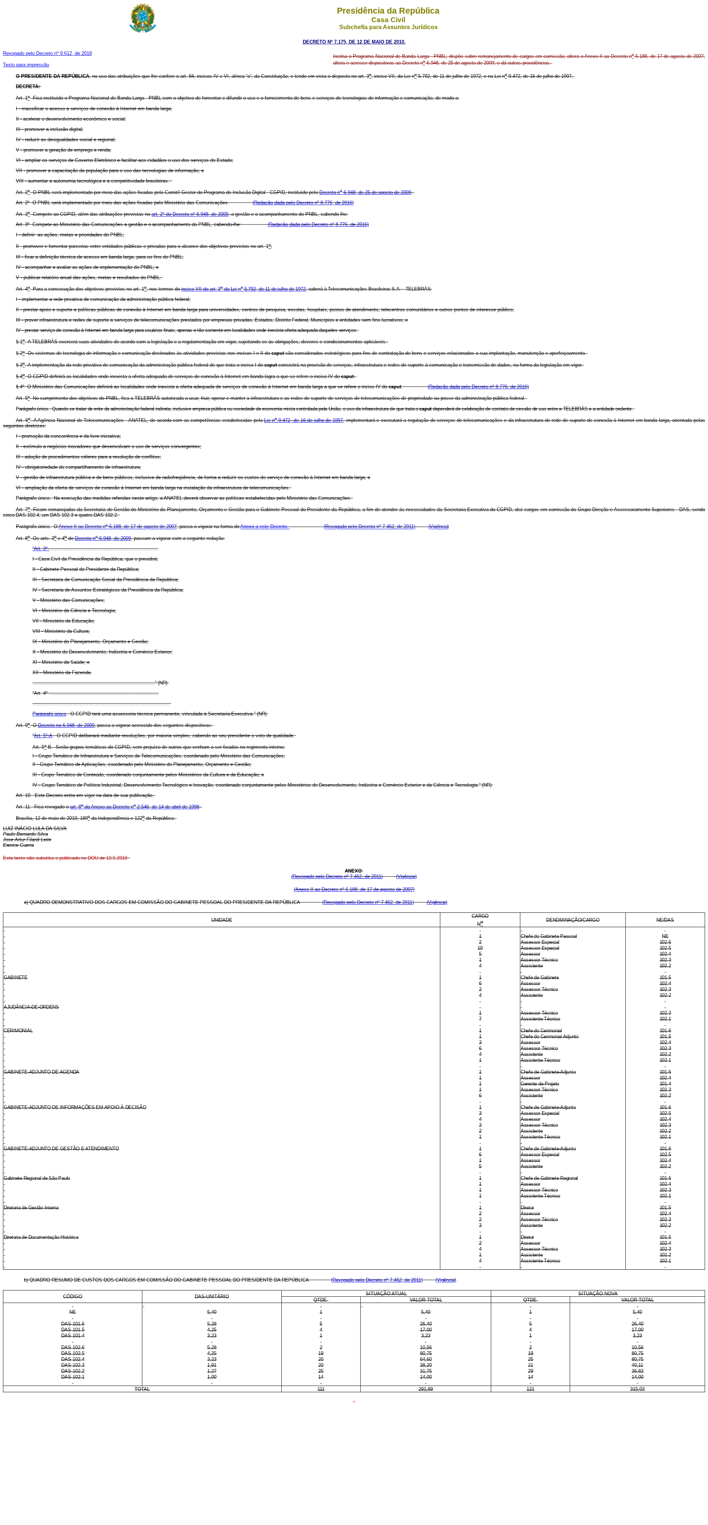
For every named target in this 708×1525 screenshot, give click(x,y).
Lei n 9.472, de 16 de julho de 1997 (303, 420)
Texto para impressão (26, 64)
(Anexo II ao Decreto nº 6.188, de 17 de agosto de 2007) (354, 889)
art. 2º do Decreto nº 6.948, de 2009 (190, 214)
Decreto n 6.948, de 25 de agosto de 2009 (365, 192)
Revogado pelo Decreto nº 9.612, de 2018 (47, 53)
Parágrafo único (49, 714)
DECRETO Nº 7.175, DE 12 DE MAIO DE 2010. (354, 42)
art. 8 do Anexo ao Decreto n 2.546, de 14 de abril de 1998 (134, 807)
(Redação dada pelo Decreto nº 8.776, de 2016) (303, 202)
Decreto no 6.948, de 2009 (66, 725)
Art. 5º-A (43, 735)
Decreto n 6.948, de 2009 (103, 538)
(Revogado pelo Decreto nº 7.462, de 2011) (369, 527)
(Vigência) (438, 527)
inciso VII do (243, 289)
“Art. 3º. (40, 548)
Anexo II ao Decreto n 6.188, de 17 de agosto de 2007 (118, 527)
